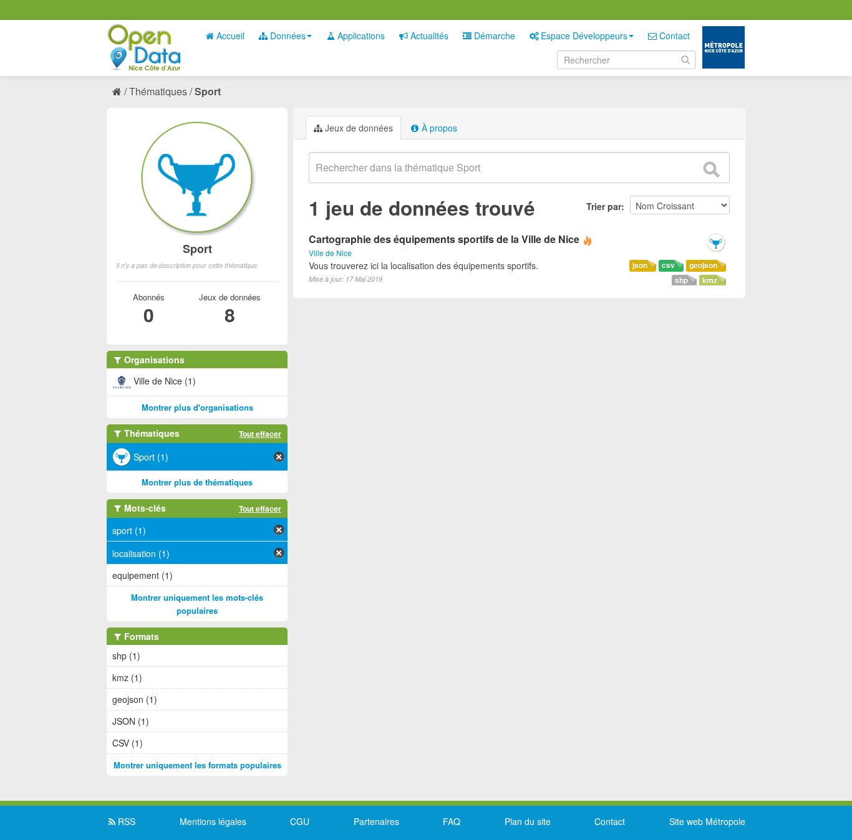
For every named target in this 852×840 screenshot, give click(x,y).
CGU (299, 821)
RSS (125, 821)
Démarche (493, 35)
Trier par (603, 206)
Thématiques (158, 91)
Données (287, 35)
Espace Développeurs (582, 35)
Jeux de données (357, 128)
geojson (703, 265)
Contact (673, 35)
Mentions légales (213, 821)
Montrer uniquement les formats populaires (197, 765)
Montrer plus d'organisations (197, 407)
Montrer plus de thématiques (197, 482)
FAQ (451, 821)
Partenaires (376, 821)
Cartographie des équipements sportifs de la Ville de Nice (444, 239)
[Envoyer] (711, 169)
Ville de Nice (330, 252)
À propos (438, 128)
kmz (709, 280)
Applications (360, 35)
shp (681, 280)
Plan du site (528, 821)
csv (668, 265)
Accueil (229, 35)
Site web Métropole (707, 821)
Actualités (428, 35)
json (639, 265)
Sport (208, 91)
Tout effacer (260, 433)
